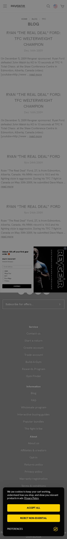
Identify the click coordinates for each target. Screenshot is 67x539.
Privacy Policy (31, 498)
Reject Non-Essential (33, 518)
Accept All (33, 507)
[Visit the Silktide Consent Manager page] (55, 529)
